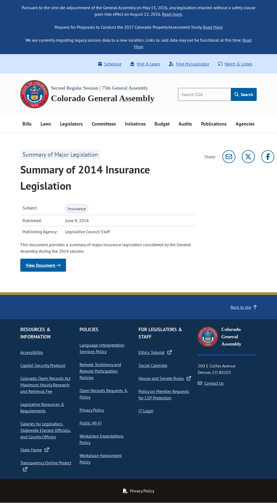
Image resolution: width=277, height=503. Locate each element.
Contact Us (214, 383)
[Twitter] (248, 156)
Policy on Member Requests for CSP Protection (163, 394)
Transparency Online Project (45, 462)
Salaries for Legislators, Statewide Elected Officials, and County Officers (45, 430)
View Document (41, 265)
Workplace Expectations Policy (102, 439)
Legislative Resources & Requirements (42, 407)
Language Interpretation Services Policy (102, 348)
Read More (213, 27)
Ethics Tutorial (151, 352)
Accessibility (31, 352)
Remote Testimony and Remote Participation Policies (100, 371)
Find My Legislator (192, 64)
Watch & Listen (238, 64)
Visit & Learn (148, 64)
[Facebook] (267, 156)
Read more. (172, 14)
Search (246, 94)
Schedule (112, 64)
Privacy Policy (92, 410)
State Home (31, 449)
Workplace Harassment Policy (101, 459)
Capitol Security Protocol (42, 365)
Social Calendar (152, 365)
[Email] (228, 156)
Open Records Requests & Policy (104, 394)
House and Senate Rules (161, 378)
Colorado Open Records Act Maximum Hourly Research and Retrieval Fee (45, 385)
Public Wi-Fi (90, 423)
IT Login (145, 410)
